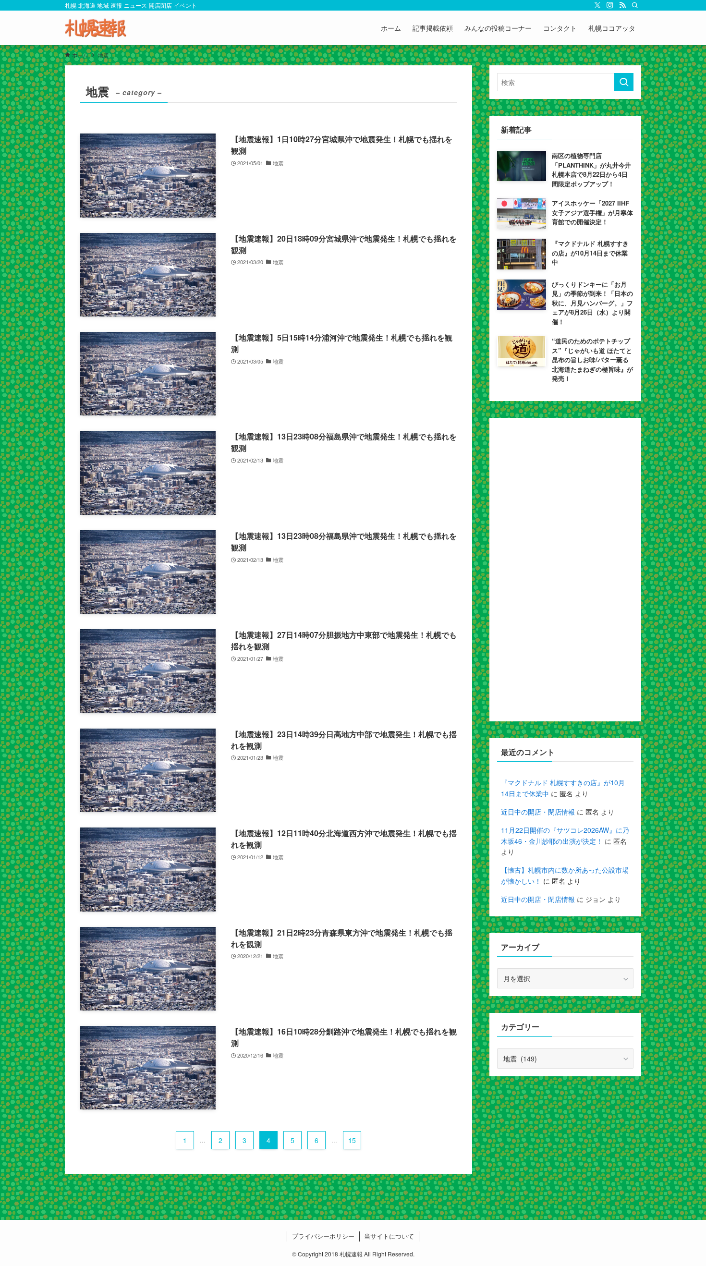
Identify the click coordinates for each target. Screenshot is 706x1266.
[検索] (635, 5)
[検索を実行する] (623, 82)
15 (352, 1140)
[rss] (622, 5)
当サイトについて (389, 1236)
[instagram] (610, 5)
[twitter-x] (597, 5)
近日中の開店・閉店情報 (538, 811)
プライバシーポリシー (323, 1236)
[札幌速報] (95, 27)
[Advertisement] (565, 570)
